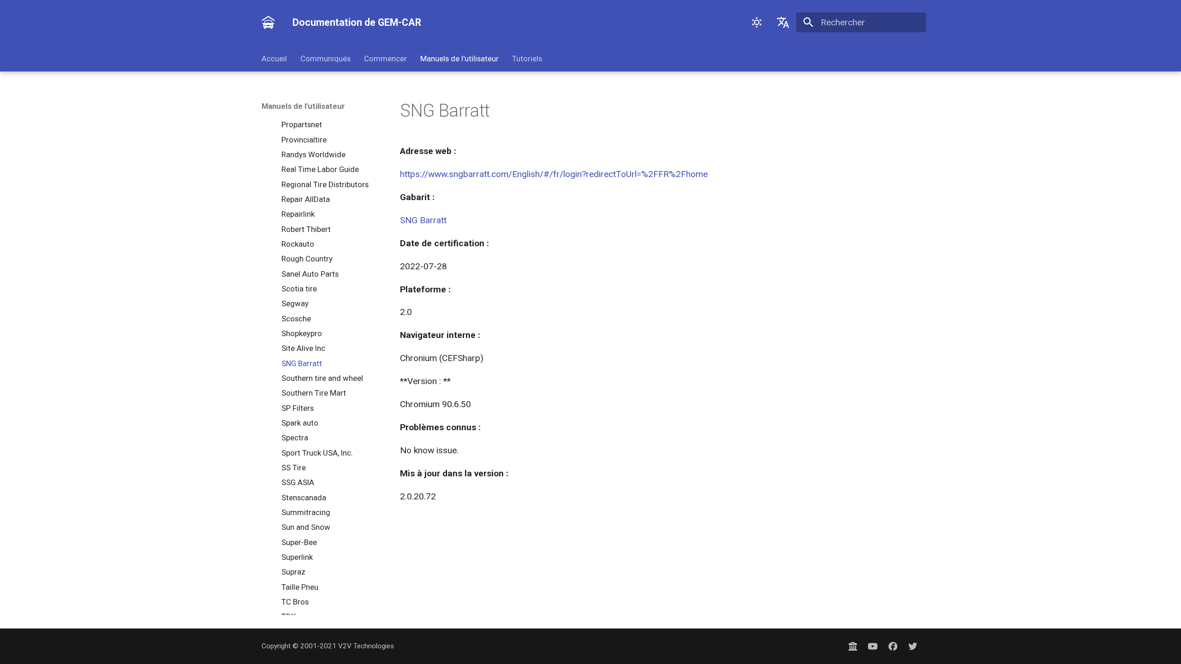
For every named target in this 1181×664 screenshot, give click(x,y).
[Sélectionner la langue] (783, 23)
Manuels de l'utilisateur (459, 58)
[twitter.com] (912, 646)
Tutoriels (527, 58)
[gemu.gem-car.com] (853, 646)
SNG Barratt (423, 220)
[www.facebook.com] (892, 646)
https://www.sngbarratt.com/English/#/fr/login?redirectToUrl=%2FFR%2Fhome (554, 174)
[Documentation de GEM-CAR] (268, 22)
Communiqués (325, 58)
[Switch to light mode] (757, 23)
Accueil (274, 58)
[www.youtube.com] (873, 646)
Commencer (385, 58)
